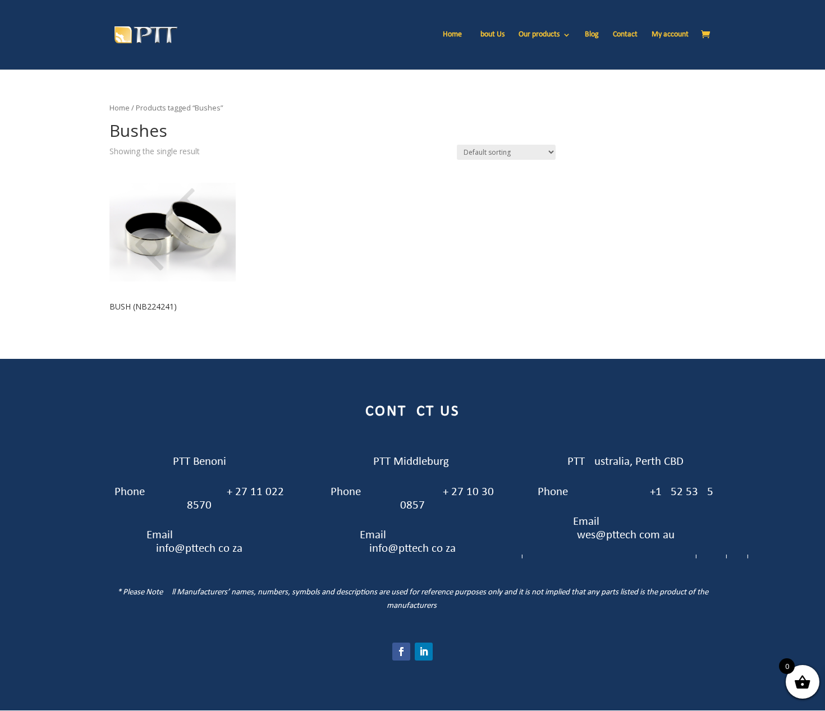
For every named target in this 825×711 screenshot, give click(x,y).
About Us (490, 35)
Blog (592, 35)
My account (670, 35)
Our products (539, 35)
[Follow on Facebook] (401, 652)
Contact (625, 35)
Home (452, 35)
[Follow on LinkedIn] (424, 652)
